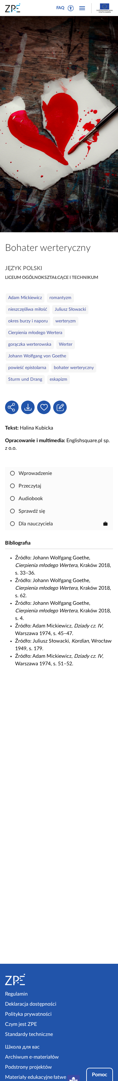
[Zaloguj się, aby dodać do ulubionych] (44, 407)
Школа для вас (22, 1046)
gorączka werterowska (29, 344)
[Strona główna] (31, 979)
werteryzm (65, 321)
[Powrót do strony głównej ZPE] (14, 8)
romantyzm (60, 298)
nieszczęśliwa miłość (27, 309)
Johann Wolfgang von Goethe (37, 356)
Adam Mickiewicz (25, 298)
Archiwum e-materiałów (32, 1057)
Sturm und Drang (25, 379)
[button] (71, 8)
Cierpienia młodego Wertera (35, 333)
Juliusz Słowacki (70, 309)
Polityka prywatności (28, 1014)
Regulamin (16, 994)
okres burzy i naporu (28, 321)
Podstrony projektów (28, 1067)
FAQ (60, 8)
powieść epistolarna (27, 368)
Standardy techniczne (29, 1034)
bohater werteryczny (74, 368)
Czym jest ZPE (21, 1024)
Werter (65, 344)
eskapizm (58, 379)
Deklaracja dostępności (30, 1004)
